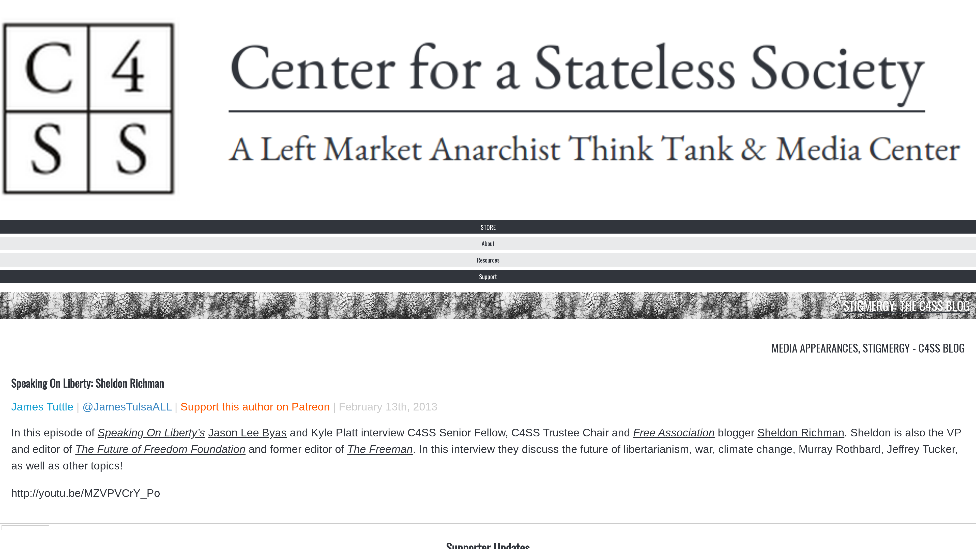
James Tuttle (42, 407)
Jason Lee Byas (247, 432)
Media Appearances (814, 347)
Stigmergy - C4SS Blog (914, 347)
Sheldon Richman (800, 432)
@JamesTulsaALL (127, 407)
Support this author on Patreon (255, 407)
